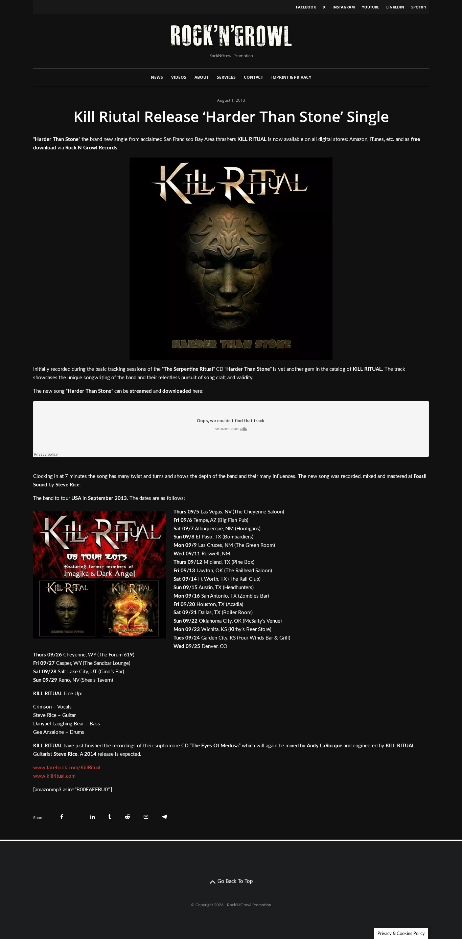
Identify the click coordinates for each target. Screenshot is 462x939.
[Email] (145, 816)
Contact (253, 77)
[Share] (61, 816)
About (201, 77)
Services (226, 77)
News (157, 77)
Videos (178, 77)
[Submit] (127, 816)
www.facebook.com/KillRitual (66, 767)
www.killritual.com (54, 776)
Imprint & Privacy (291, 77)
